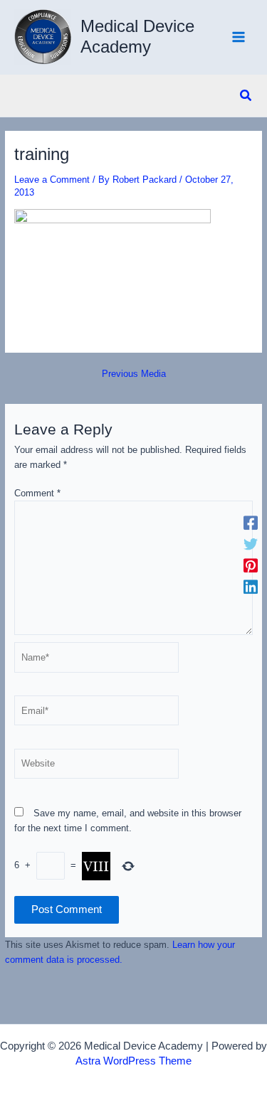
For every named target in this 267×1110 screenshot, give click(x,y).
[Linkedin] (251, 587)
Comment (37, 493)
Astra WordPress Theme (133, 1061)
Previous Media (134, 374)
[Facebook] (251, 523)
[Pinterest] (251, 566)
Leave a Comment (52, 179)
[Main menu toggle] (239, 37)
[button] (246, 96)
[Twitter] (251, 545)
